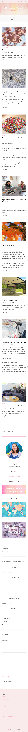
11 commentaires (12, 302)
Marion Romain (4, 627)
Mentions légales (6, 714)
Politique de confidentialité (8, 716)
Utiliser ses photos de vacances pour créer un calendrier (12, 558)
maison (3, 89)
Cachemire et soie (5, 634)
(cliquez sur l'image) (14, 518)
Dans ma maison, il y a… (9, 50)
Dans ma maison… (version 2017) (12, 138)
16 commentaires (12, 96)
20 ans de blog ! (5, 551)
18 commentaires (11, 52)
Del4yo (3, 637)
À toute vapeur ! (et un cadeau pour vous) (14, 342)
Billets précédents (8, 431)
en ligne (6, 681)
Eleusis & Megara (5, 621)
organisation (5, 197)
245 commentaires (11, 344)
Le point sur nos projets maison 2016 (13, 406)
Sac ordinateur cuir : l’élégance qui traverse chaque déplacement (14, 554)
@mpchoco (10, 603)
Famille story (5, 47)
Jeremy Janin (4, 631)
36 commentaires (11, 408)
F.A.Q (4, 708)
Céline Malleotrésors (6, 618)
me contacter (14, 473)
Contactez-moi (6, 699)
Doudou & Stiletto (5, 612)
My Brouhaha (4, 615)
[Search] (25, 1)
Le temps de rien (5, 548)
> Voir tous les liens (6, 646)
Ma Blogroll (5, 706)
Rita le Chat (4, 624)
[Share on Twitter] (3, 107)
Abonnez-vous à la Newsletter (14, 476)
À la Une (3, 135)
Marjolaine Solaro (5, 640)
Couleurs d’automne (8, 245)
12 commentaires (13, 247)
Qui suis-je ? (5, 696)
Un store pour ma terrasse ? (10, 300)
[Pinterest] (5, 107)
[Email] (6, 107)
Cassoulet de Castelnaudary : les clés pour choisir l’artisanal (13, 561)
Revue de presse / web (7, 697)
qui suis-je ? (14, 471)
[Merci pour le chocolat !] (14, 9)
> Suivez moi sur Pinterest (7, 676)
